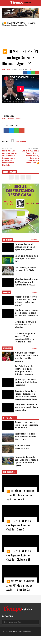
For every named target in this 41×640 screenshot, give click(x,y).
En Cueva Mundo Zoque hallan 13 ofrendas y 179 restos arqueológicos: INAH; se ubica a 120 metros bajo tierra (26, 337)
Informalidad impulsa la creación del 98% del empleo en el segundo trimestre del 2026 (26, 282)
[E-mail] (37, 72)
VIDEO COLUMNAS (10, 472)
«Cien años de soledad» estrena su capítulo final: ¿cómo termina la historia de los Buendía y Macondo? (26, 300)
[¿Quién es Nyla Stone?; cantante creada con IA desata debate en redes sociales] (8, 382)
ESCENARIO (7, 348)
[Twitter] (29, 72)
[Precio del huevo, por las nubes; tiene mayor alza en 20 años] (8, 270)
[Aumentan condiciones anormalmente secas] (8, 448)
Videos (18, 119)
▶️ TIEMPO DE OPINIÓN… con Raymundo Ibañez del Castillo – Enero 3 (19, 525)
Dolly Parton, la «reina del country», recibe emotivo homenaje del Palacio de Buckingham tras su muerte (24, 370)
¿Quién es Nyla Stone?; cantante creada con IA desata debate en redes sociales (26, 382)
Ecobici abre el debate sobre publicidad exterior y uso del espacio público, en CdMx (25, 247)
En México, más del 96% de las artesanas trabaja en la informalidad (26, 324)
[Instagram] (22, 177)
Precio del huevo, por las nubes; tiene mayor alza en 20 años (26, 269)
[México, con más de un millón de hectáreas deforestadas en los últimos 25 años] (8, 437)
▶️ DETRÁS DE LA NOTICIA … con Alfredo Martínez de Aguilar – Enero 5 (20, 495)
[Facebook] (25, 72)
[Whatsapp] (33, 72)
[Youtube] (28, 177)
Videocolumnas (8, 119)
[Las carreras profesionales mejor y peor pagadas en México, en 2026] (8, 259)
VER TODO (34, 239)
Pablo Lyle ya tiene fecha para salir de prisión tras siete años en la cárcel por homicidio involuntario (26, 356)
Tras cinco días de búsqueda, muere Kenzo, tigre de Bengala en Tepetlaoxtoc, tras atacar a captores (26, 461)
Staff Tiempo (6, 70)
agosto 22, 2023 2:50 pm (19, 70)
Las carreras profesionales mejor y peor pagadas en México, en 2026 (26, 258)
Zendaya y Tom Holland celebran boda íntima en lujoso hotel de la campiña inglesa (26, 407)
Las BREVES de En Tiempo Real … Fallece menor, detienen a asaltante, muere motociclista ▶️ (30, 157)
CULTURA (6, 292)
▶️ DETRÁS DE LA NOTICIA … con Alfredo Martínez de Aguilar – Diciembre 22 (20, 585)
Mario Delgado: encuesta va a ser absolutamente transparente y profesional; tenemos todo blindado (9, 158)
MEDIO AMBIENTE (9, 417)
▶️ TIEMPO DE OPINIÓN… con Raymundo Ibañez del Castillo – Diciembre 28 (19, 555)
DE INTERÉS (7, 239)
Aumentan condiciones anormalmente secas (22, 447)
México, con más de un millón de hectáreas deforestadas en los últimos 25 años (26, 436)
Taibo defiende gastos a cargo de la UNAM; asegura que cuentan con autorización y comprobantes (26, 313)
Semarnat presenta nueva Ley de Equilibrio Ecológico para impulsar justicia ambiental (26, 425)
